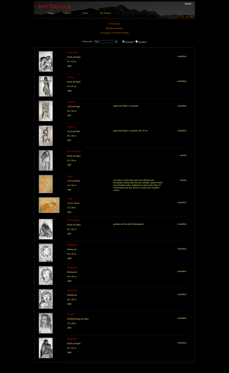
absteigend (142, 42)
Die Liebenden (74, 151)
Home (50, 13)
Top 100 (67, 13)
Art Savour (105, 13)
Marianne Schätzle (114, 28)
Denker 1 (71, 102)
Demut (70, 77)
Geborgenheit (73, 220)
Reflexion (71, 339)
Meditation (72, 245)
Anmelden (187, 3)
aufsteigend (129, 42)
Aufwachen (72, 52)
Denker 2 (71, 126)
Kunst (85, 13)
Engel (70, 176)
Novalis (70, 314)
